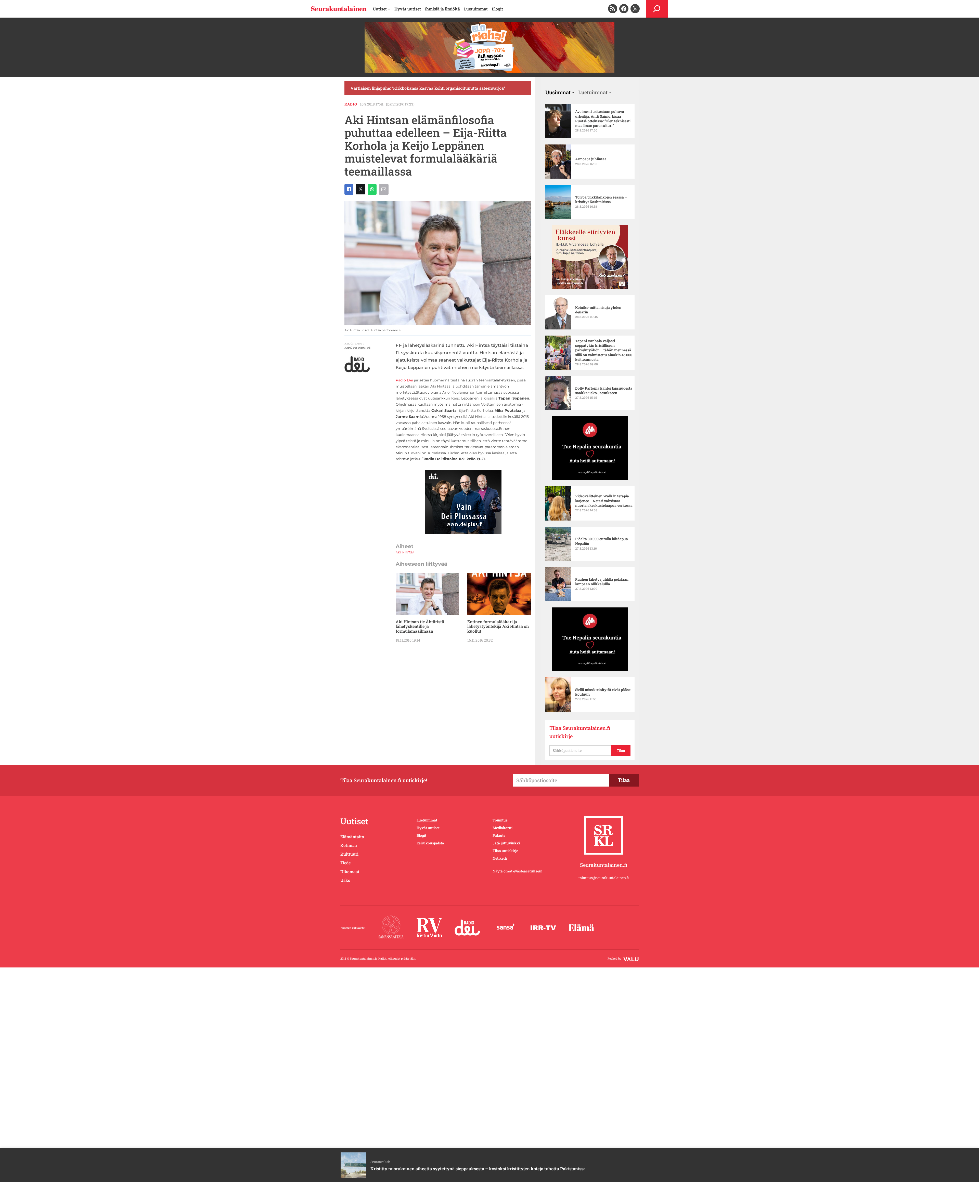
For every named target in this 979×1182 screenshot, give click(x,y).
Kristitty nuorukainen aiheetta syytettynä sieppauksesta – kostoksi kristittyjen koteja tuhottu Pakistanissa (478, 1169)
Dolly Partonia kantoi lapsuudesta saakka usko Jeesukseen (603, 390)
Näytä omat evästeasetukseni (517, 871)
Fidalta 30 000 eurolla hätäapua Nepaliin (601, 541)
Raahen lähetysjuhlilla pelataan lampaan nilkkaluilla (601, 581)
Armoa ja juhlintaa (591, 159)
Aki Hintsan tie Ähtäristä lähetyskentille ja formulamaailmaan (420, 626)
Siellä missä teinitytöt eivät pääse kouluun (602, 692)
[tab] (559, 92)
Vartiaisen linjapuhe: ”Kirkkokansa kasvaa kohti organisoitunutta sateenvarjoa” (428, 88)
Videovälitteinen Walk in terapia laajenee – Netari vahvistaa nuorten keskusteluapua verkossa (604, 501)
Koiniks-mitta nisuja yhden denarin (598, 309)
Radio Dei (404, 380)
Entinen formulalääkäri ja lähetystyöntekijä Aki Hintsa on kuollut (498, 626)
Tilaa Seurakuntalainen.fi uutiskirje (579, 732)
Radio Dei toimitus (357, 347)
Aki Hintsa (405, 552)
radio (350, 104)
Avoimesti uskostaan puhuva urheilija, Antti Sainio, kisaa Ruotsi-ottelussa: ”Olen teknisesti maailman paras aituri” (602, 118)
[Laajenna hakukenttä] (657, 9)
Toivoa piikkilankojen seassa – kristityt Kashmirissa (601, 199)
